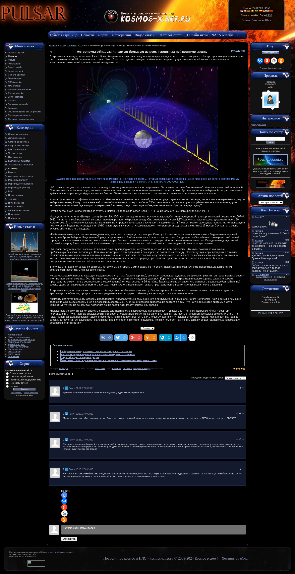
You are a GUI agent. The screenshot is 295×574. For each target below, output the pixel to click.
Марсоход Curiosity (18, 180)
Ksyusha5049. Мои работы (21, 339)
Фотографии (14, 351)
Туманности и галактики (20, 164)
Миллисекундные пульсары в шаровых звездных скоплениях (97, 354)
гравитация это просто (19, 342)
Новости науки (15, 195)
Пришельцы (14, 214)
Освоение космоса (18, 134)
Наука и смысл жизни (19, 337)
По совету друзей (19, 383)
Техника (12, 199)
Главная (246, 20)
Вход (268, 20)
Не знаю (14, 386)
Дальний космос (16, 138)
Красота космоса (17, 149)
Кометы (12, 172)
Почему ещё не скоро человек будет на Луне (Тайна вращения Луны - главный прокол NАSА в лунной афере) (24, 287)
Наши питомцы (15, 349)
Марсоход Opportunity (19, 187)
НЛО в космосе (16, 203)
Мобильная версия (63, 552)
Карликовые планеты (19, 161)
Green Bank (116, 369)
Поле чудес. (14, 354)
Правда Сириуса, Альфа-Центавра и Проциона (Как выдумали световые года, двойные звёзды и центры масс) (24, 317)
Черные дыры (15, 153)
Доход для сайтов (258, 125)
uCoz (244, 558)
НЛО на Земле (15, 206)
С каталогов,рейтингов (21, 376)
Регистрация (258, 20)
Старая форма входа (270, 68)
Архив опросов (30, 393)
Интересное (14, 218)
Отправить (69, 538)
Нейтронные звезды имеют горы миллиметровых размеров (96, 351)
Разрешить (91, 23)
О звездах (13, 168)
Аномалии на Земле (18, 210)
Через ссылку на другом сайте (25, 379)
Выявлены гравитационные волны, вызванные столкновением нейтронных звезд (109, 360)
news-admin (100, 369)
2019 (62, 45)
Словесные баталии (18, 347)
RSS (270, 15)
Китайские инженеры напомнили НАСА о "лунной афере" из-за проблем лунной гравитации (24, 256)
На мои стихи (15, 334)
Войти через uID (270, 53)
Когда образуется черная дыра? (79, 357)
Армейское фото (16, 344)
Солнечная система (18, 142)
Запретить (69, 23)
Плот (71, 388)
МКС (10, 191)
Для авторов (47, 552)
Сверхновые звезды (18, 145)
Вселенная (13, 356)
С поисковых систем (20, 373)
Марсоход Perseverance (20, 183)
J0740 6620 (127, 369)
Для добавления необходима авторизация (270, 278)
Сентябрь (72, 45)
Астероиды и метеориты (20, 176)
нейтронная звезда (141, 369)
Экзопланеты (15, 157)
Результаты (17, 393)
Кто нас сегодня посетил (270, 313)
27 (80, 45)
